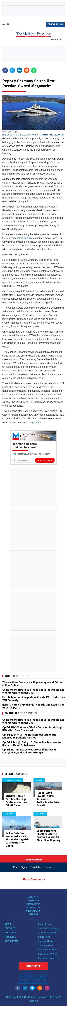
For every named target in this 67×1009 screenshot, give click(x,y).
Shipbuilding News (48, 928)
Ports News (44, 936)
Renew (48, 867)
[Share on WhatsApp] (34, 70)
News (8, 924)
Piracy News (44, 924)
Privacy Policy (33, 911)
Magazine (10, 936)
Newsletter (36, 867)
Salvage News (45, 941)
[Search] (8, 24)
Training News (45, 945)
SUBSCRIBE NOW (55, 24)
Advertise (33, 900)
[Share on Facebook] (5, 70)
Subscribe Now (45, 460)
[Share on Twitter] (12, 70)
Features (10, 928)
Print (15, 867)
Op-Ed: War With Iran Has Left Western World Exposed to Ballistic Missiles (29, 736)
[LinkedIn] (25, 988)
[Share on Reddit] (26, 70)
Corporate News (46, 958)
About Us (33, 897)
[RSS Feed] (39, 988)
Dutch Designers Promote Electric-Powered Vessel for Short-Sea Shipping (48, 835)
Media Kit (56, 39)
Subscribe (33, 966)
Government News (48, 949)
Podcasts (10, 932)
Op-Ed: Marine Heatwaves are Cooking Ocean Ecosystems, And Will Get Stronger (29, 751)
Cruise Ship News (47, 932)
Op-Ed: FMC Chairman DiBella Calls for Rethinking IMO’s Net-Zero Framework (32, 729)
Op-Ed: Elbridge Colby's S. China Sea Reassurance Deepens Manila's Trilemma (32, 744)
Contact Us (33, 907)
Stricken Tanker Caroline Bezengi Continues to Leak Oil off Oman (16, 801)
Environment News (48, 954)
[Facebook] (17, 988)
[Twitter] (32, 988)
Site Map (33, 914)
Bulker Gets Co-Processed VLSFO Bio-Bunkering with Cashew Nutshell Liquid (17, 839)
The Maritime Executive (51, 135)
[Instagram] (47, 988)
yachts (37, 422)
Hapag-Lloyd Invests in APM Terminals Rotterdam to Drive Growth (48, 799)
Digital (24, 867)
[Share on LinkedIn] (19, 70)
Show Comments (33, 879)
